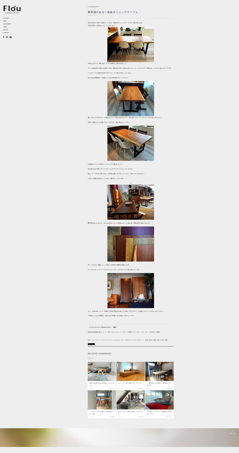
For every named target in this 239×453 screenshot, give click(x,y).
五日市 (151, 340)
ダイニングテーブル (134, 340)
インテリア (94, 340)
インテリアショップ (104, 340)
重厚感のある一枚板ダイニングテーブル (113, 12)
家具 (154, 340)
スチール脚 (124, 340)
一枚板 (146, 340)
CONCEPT (6, 18)
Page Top (232, 433)
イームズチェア (115, 340)
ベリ (142, 340)
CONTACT (6, 32)
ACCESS (5, 29)
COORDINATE (7, 24)
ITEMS (5, 26)
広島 (158, 340)
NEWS (5, 21)
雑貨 (166, 340)
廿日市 (162, 340)
